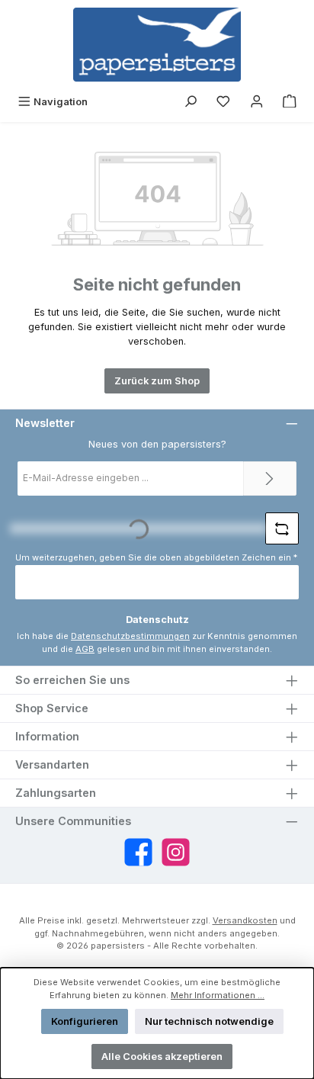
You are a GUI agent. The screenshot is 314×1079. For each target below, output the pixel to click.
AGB (85, 649)
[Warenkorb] (289, 101)
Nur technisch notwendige (209, 1021)
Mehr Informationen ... (217, 995)
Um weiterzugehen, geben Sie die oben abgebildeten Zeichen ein (156, 557)
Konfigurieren (84, 1021)
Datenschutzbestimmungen (130, 636)
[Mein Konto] (257, 101)
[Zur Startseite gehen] (157, 45)
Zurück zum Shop (157, 381)
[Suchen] (190, 101)
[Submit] (269, 478)
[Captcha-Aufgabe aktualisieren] (282, 528)
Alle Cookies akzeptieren (162, 1056)
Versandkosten (245, 920)
